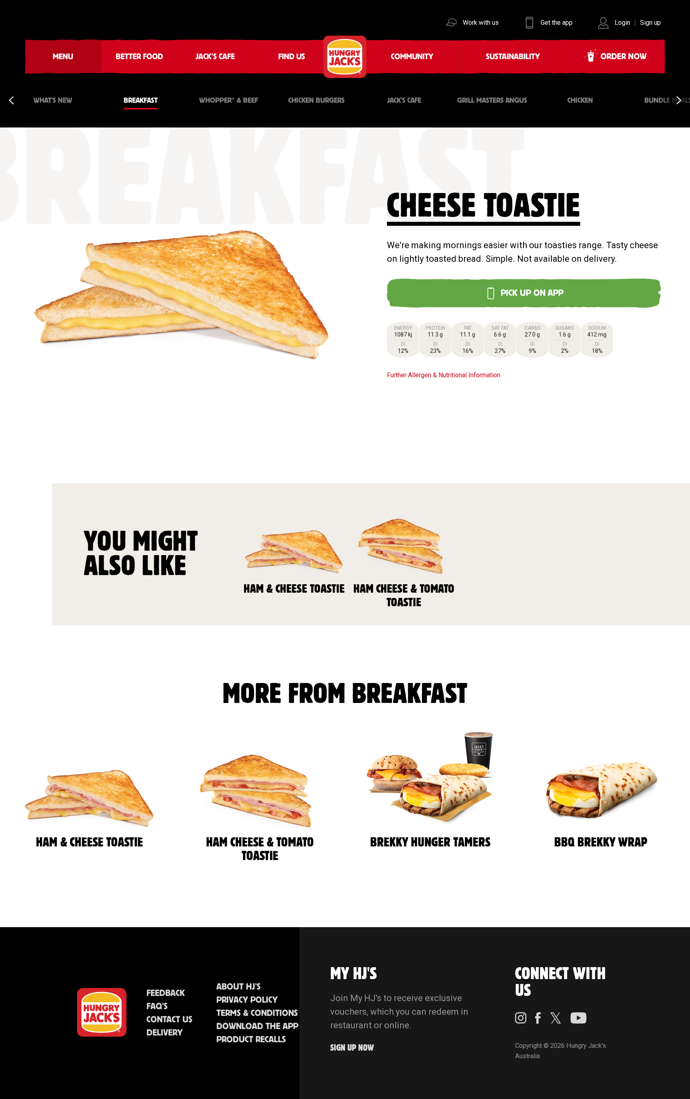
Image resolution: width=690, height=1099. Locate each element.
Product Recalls (251, 1040)
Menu (63, 57)
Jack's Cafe (215, 57)
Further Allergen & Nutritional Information (443, 375)
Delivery (164, 1033)
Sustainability (513, 57)
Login (622, 22)
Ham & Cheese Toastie (294, 589)
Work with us (481, 22)
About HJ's (238, 987)
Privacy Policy (247, 1000)
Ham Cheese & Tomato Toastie (403, 596)
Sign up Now (352, 1048)
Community (412, 57)
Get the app (557, 22)
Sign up (650, 22)
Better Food (139, 57)
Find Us (291, 57)
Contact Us (169, 1020)
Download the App (257, 1026)
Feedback (166, 993)
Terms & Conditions (257, 1013)
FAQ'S (157, 1006)
